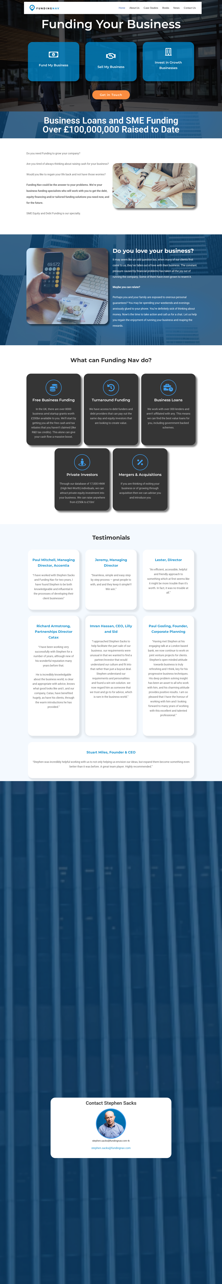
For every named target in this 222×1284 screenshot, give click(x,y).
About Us (134, 8)
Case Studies (151, 8)
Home (122, 8)
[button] (111, 1141)
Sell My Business (111, 67)
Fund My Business (53, 65)
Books (165, 8)
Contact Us (190, 8)
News (176, 8)
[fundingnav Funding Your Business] (44, 8)
